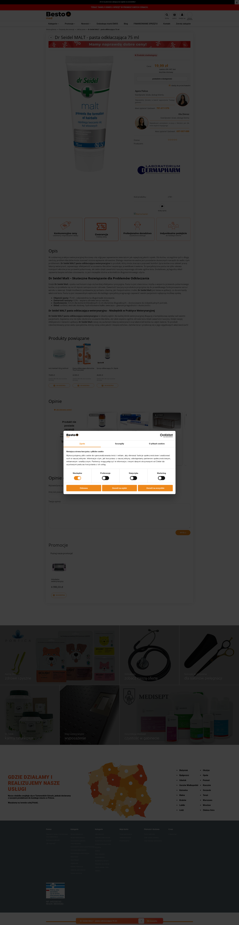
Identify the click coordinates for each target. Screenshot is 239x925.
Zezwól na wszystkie (155, 488)
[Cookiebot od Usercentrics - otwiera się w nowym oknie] (162, 435)
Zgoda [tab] (82, 444)
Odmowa (84, 488)
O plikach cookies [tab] (157, 444)
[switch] (105, 478)
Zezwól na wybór (119, 488)
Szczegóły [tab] (119, 444)
